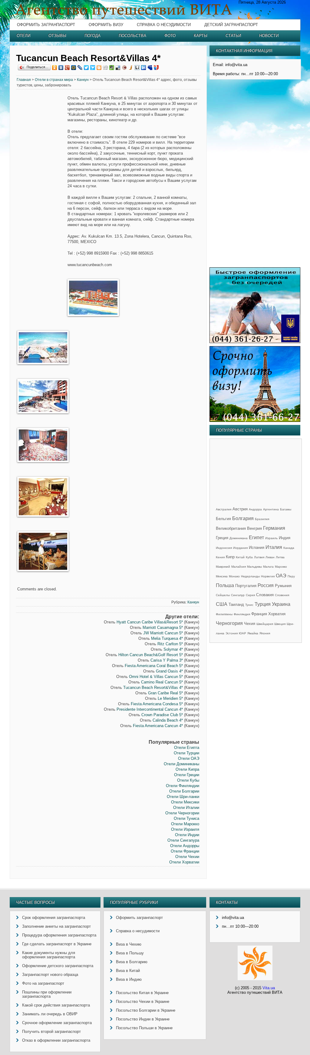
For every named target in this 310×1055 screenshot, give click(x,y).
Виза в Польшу (130, 953)
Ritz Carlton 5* (170, 644)
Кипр (230, 557)
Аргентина (271, 509)
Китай (240, 557)
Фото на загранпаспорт (43, 983)
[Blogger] (99, 68)
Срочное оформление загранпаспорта (57, 1022)
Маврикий (223, 566)
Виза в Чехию (128, 944)
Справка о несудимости (164, 24)
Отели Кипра (187, 769)
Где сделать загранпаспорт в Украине (56, 944)
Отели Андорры (184, 845)
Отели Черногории (182, 813)
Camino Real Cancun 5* (162, 682)
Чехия (249, 623)
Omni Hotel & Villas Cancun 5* (156, 676)
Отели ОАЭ (188, 758)
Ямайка (252, 633)
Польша (225, 585)
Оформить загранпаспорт (46, 24)
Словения (282, 595)
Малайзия (238, 566)
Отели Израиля (185, 829)
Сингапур (238, 595)
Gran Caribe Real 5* (165, 693)
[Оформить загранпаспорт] (254, 341)
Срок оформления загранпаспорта (53, 917)
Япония (264, 633)
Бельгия (223, 518)
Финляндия (242, 614)
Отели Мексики (185, 802)
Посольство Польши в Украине (144, 1028)
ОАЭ (281, 575)
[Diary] (124, 68)
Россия (266, 585)
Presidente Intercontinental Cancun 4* (150, 709)
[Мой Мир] (74, 68)
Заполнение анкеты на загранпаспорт (56, 926)
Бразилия (262, 519)
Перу (291, 576)
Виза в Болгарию (131, 962)
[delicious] (118, 68)
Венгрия (254, 528)
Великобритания (231, 528)
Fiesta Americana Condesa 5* (157, 704)
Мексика (222, 576)
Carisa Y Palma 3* (166, 660)
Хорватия (276, 614)
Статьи (233, 35)
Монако (234, 576)
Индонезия (224, 547)
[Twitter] (86, 68)
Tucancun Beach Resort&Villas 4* (153, 687)
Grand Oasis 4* (169, 671)
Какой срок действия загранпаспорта (56, 1005)
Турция (263, 604)
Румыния (283, 585)
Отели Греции (186, 775)
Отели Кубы (188, 780)
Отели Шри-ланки (183, 796)
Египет (256, 537)
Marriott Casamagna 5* (163, 627)
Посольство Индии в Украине (143, 1019)
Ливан (270, 557)
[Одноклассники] (54, 68)
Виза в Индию (129, 979)
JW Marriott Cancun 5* (163, 633)
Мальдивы (254, 566)
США (221, 604)
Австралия (223, 509)
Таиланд (236, 604)
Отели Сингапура (183, 840)
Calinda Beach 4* (168, 720)
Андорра (255, 509)
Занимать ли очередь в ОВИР (50, 1014)
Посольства (132, 35)
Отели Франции (185, 851)
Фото (170, 35)
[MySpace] (150, 68)
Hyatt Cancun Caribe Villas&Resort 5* (150, 622)
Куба (249, 557)
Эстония (232, 633)
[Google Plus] (67, 68)
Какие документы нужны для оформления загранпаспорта (48, 954)
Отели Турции (186, 753)
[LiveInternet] (137, 68)
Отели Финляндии (182, 785)
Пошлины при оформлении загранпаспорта (46, 994)
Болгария (243, 518)
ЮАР (242, 633)
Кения (220, 557)
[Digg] (105, 68)
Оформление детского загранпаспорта (57, 965)
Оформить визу (106, 24)
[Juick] (131, 68)
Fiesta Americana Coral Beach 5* (154, 665)
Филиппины (224, 614)
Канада (288, 547)
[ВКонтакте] (61, 68)
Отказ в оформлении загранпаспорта (56, 1040)
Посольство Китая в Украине (142, 992)
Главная (24, 80)
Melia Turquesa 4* (167, 638)
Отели (23, 35)
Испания (256, 547)
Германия (274, 528)
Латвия (259, 557)
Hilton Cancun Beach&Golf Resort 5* (150, 655)
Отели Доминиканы (181, 764)
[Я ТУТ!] (156, 68)
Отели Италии (186, 807)
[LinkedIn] (143, 68)
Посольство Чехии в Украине (142, 1001)
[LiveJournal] (80, 68)
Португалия (245, 585)
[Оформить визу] (254, 420)
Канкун (83, 80)
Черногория (229, 623)
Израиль (271, 538)
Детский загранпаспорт (231, 24)
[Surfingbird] (93, 68)
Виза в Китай (128, 970)
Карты (200, 35)
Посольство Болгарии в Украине (145, 1010)
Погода (92, 35)
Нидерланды (250, 576)
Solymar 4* (173, 649)
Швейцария (264, 624)
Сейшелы (223, 595)
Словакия (265, 595)
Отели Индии (187, 835)
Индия (284, 538)
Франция (259, 614)
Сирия (250, 595)
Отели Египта (186, 747)
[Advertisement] (42, 188)
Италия (273, 547)
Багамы (285, 509)
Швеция (279, 624)
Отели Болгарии (184, 791)
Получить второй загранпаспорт (51, 1031)
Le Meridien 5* (170, 698)
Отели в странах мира (54, 80)
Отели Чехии (187, 856)
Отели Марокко (185, 824)
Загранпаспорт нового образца (50, 974)
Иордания (240, 547)
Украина (281, 604)
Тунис (249, 604)
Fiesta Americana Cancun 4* (158, 725)
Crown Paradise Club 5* (162, 715)
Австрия (240, 509)
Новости (269, 35)
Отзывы (57, 35)
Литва (280, 557)
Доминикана (238, 538)
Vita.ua (268, 988)
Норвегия (268, 576)
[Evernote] (112, 68)
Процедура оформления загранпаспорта (59, 935)
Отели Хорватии (184, 862)
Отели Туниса (186, 818)
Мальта (268, 566)
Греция (222, 538)
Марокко (281, 566)
